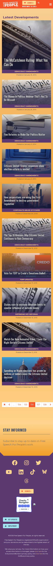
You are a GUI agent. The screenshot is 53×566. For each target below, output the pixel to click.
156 (32, 404)
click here (38, 551)
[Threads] (26, 481)
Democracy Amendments (26, 71)
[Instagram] (26, 463)
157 (38, 404)
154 (19, 404)
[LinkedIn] (21, 472)
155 (25, 404)
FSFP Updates (26, 280)
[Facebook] (14, 463)
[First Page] (4, 404)
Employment (12, 526)
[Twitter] (38, 463)
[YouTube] (9, 472)
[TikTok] (33, 472)
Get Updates (12, 519)
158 (45, 404)
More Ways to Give (29, 6)
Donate (30, 3)
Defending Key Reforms (26, 314)
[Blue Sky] (44, 472)
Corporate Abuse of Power (26, 210)
